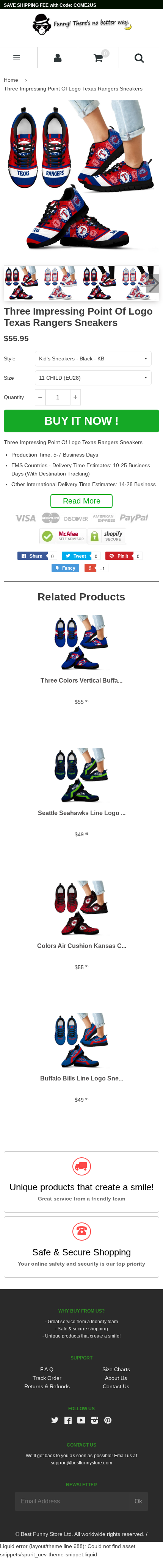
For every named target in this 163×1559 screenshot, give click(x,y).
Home (11, 80)
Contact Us (116, 1386)
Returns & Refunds (47, 1386)
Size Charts (116, 1369)
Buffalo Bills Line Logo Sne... (81, 1078)
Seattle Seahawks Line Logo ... (81, 813)
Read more (81, 501)
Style (10, 358)
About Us (116, 1378)
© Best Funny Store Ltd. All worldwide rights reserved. (80, 1534)
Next (152, 283)
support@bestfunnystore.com (81, 1462)
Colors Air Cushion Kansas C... (81, 946)
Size (9, 378)
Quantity (14, 397)
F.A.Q (46, 1369)
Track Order (47, 1378)
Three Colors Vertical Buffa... (81, 680)
